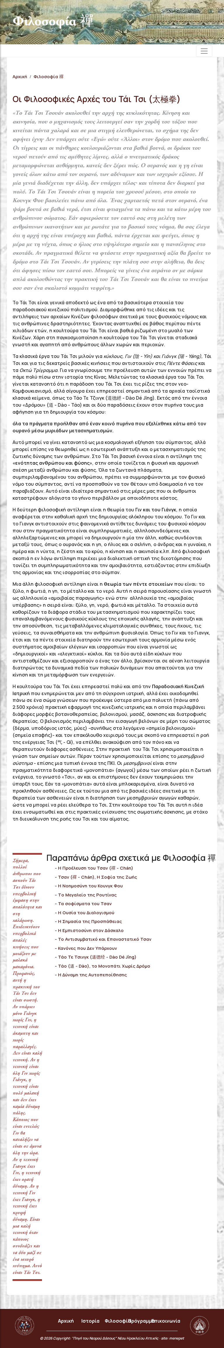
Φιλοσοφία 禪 (49, 77)
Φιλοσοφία (118, 1321)
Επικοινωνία (165, 1321)
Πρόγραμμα (141, 1321)
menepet (176, 1338)
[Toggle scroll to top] (213, 1338)
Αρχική (20, 77)
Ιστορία (90, 1321)
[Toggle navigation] (204, 51)
